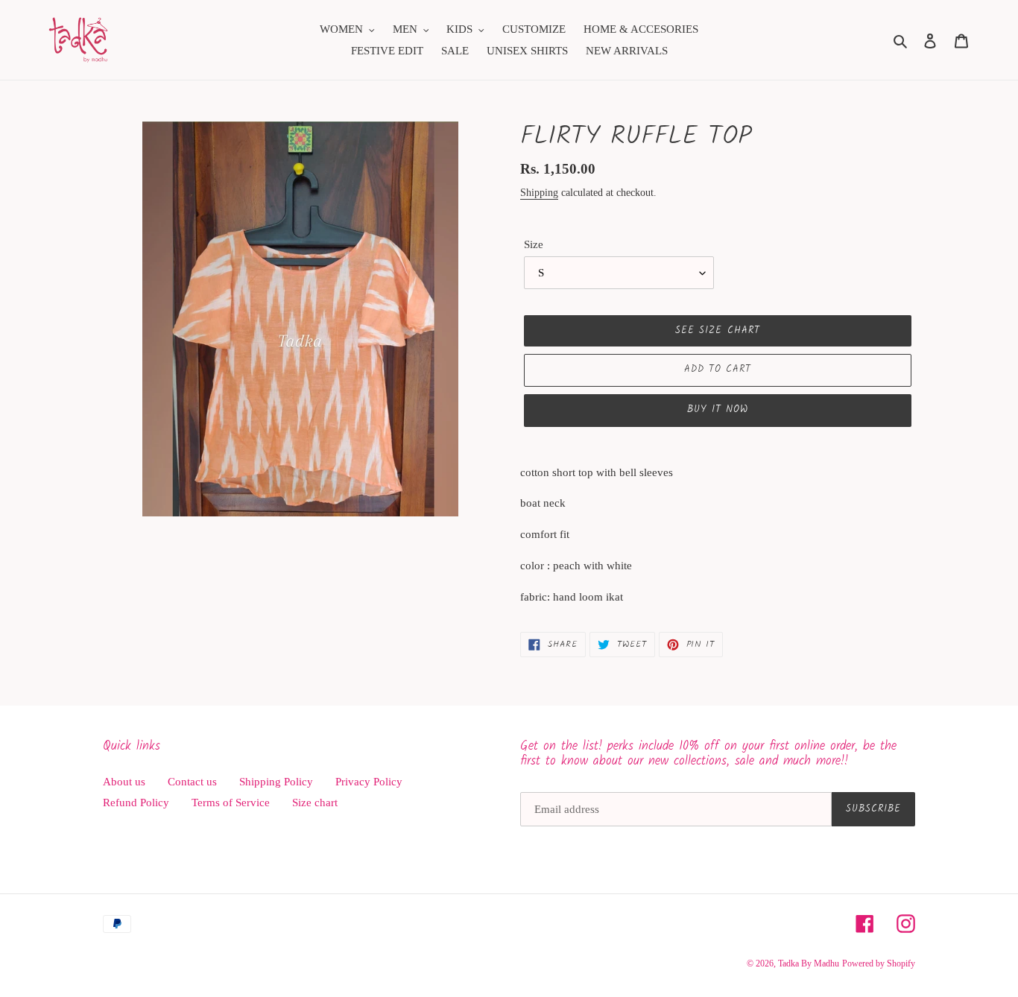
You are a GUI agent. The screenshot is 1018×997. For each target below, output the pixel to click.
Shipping (539, 192)
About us (124, 782)
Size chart (315, 802)
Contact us (192, 782)
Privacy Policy (368, 782)
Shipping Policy (276, 782)
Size (533, 244)
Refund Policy (136, 802)
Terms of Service (231, 802)
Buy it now (717, 409)
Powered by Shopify (878, 963)
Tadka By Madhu (808, 963)
